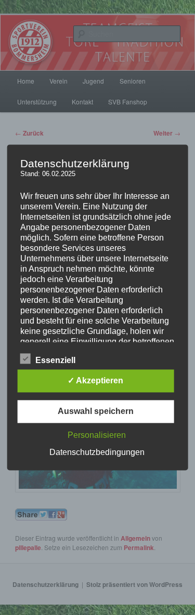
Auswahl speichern (96, 411)
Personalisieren (97, 435)
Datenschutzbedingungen (97, 452)
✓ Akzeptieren (95, 381)
